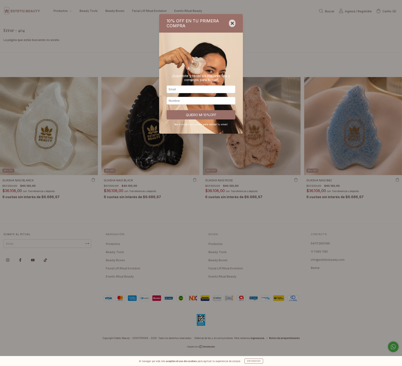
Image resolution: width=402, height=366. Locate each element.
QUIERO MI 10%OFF (201, 115)
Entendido (254, 361)
